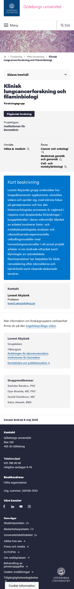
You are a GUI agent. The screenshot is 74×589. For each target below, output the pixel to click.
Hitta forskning (35, 56)
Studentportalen (17, 523)
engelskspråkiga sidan (41, 325)
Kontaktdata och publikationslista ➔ (29, 363)
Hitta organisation (15, 482)
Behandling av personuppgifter (14, 564)
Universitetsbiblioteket (21, 535)
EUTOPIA (10, 552)
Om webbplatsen (15, 557)
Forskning (16, 56)
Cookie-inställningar (17, 572)
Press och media (15, 546)
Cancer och (54, 149)
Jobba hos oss (13, 541)
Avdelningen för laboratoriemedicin (28, 353)
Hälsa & (15, 148)
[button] (28, 25)
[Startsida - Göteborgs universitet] (61, 575)
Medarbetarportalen (19, 529)
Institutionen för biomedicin (24, 357)
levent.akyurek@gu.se (21, 303)
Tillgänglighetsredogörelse (21, 577)
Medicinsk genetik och (53, 157)
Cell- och (52, 165)
